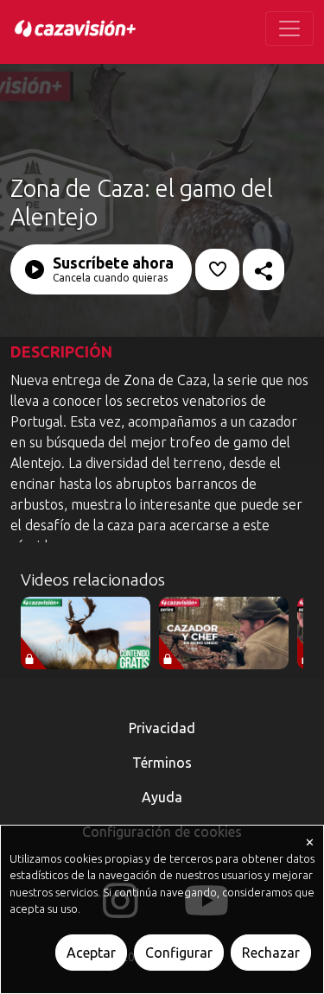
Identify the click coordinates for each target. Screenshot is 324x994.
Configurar (179, 952)
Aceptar (91, 952)
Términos (162, 762)
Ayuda (162, 797)
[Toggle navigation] (289, 28)
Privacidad (162, 728)
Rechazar (271, 952)
